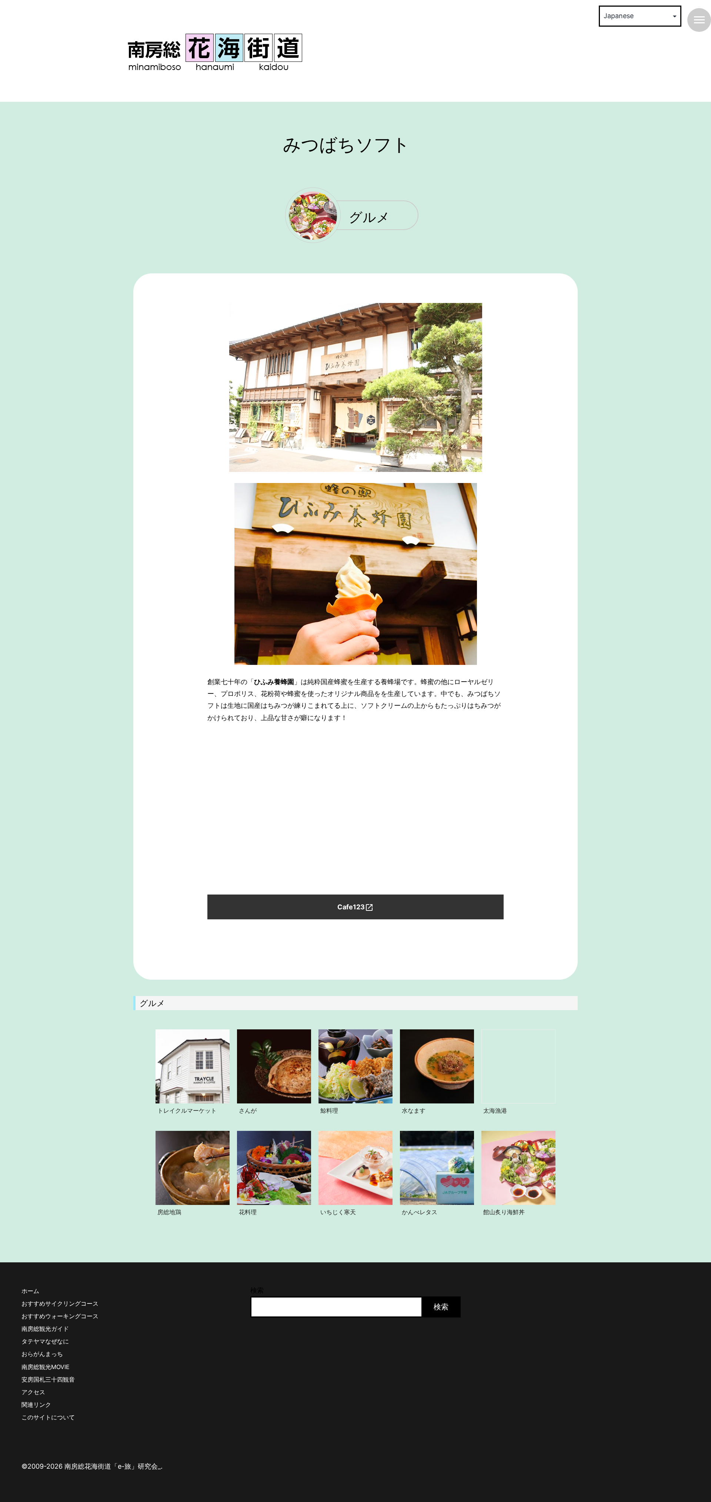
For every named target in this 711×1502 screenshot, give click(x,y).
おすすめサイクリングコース (60, 1303)
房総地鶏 (169, 1212)
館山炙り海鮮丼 (504, 1212)
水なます (413, 1110)
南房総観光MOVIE (45, 1367)
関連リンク (36, 1404)
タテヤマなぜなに (45, 1341)
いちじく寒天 (338, 1212)
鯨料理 (329, 1110)
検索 (257, 1290)
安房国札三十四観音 (48, 1379)
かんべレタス (419, 1212)
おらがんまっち (42, 1354)
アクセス (33, 1392)
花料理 (248, 1212)
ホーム (30, 1291)
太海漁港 (495, 1110)
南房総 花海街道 (215, 52)
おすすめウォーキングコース (60, 1316)
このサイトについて (48, 1417)
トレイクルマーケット (187, 1110)
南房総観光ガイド (45, 1328)
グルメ (369, 217)
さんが (248, 1110)
